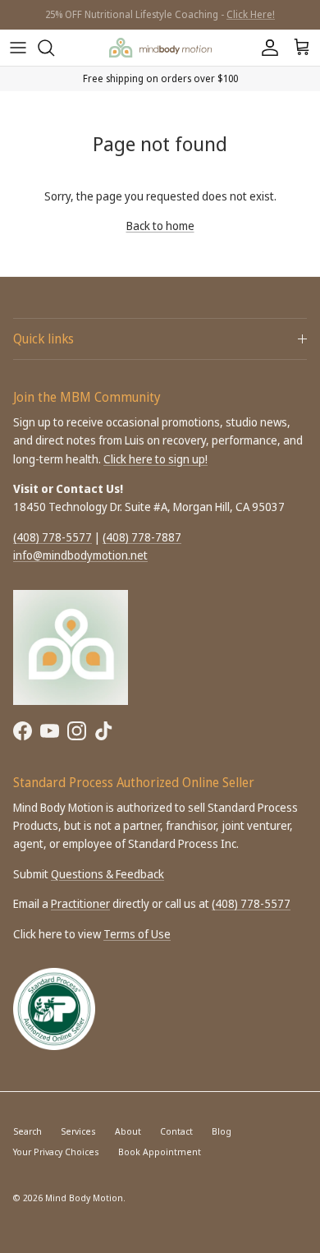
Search (27, 1131)
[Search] (54, 48)
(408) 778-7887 (142, 537)
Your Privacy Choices (56, 1151)
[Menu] (18, 48)
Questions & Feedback (107, 874)
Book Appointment (159, 1151)
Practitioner (80, 903)
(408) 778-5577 (52, 537)
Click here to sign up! (155, 459)
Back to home (160, 225)
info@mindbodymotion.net (80, 555)
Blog (221, 1131)
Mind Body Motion (84, 1197)
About (128, 1131)
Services (78, 1131)
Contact (176, 1131)
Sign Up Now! (214, 21)
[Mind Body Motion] (160, 47)
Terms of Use (137, 934)
